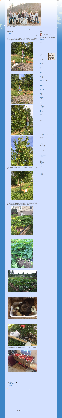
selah (40, 114)
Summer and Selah (43, 156)
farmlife (13, 383)
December (42, 145)
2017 (41, 144)
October (42, 147)
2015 (41, 167)
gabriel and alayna (42, 89)
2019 (41, 142)
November (42, 146)
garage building (42, 90)
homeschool (41, 97)
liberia (40, 105)
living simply (41, 106)
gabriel (40, 88)
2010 (41, 173)
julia (40, 102)
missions (41, 107)
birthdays (41, 72)
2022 (41, 138)
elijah (40, 84)
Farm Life (42, 154)
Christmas (41, 60)
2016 (41, 166)
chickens (41, 77)
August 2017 (10, 383)
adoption (41, 67)
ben (40, 71)
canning (41, 76)
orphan (40, 110)
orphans (41, 111)
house (40, 98)
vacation (41, 118)
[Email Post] (16, 382)
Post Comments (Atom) (24, 410)
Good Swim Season (43, 155)
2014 (41, 168)
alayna (40, 68)
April (42, 161)
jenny (40, 101)
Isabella (41, 63)
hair (40, 94)
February (42, 163)
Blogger (35, 416)
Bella (40, 58)
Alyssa (40, 55)
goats (40, 93)
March (42, 162)
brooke (40, 73)
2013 (41, 169)
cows (40, 81)
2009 (41, 174)
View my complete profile (43, 39)
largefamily (41, 103)
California (41, 59)
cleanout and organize (42, 80)
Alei (40, 54)
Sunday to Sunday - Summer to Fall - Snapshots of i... (46, 151)
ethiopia (41, 85)
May (42, 160)
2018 (41, 143)
